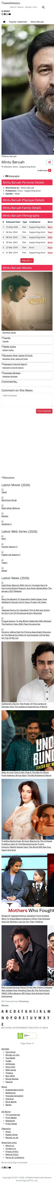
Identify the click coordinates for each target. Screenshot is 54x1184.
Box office (10, 1076)
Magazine (10, 1120)
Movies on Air (12, 1137)
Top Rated (10, 1058)
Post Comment (44, 411)
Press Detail (11, 1123)
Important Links (9, 1142)
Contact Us (11, 1148)
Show (8, 1131)
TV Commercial (13, 1114)
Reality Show (12, 1134)
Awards (9, 1081)
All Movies (10, 1064)
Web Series (11, 1070)
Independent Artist (14, 1089)
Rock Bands (11, 1101)
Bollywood (10, 1092)
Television (6, 1128)
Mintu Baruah (37, 21)
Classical (10, 1098)
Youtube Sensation (14, 1095)
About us (10, 1145)
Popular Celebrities (18, 21)
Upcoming (10, 1052)
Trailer (9, 1061)
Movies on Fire (12, 1055)
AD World (6, 1111)
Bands (8, 1104)
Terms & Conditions (15, 1157)
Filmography (13, 176)
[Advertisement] (27, 448)
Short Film (10, 1067)
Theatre (9, 1073)
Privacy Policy (12, 1151)
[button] (27, 11)
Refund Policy (12, 1154)
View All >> (27, 260)
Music (4, 1086)
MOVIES (5, 1049)
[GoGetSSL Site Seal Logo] (27, 1035)
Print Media (11, 1117)
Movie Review (12, 1078)
